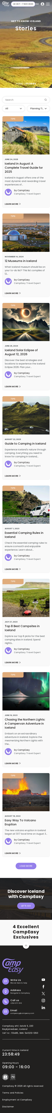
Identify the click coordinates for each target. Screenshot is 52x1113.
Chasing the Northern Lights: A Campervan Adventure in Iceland (25, 724)
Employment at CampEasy (17, 1099)
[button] (48, 4)
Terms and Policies (12, 1092)
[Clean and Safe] (5, 1077)
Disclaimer (8, 1106)
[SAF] (13, 1077)
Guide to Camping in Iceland (25, 444)
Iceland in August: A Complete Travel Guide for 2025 (24, 168)
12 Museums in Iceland (21, 261)
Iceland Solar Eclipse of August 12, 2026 (21, 352)
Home (19, 83)
